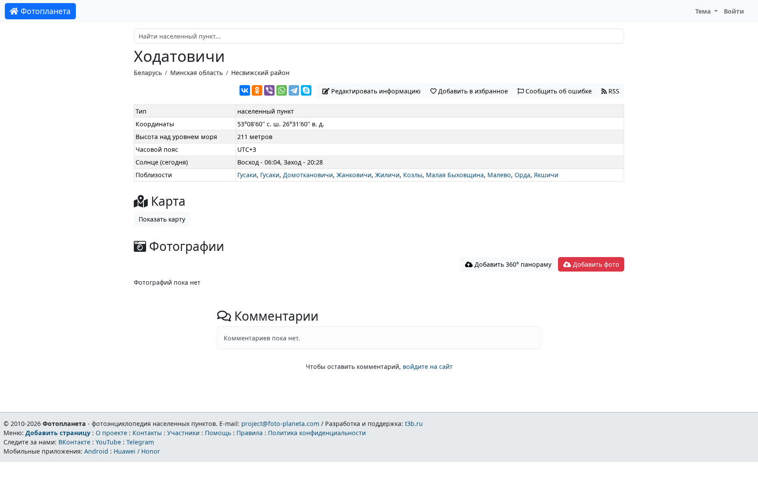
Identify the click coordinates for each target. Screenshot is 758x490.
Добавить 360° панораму (512, 264)
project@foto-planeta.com (280, 423)
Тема (704, 11)
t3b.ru (414, 423)
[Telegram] (294, 90)
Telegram (140, 442)
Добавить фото (595, 264)
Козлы (412, 175)
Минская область (196, 72)
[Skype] (306, 90)
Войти (734, 11)
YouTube (108, 442)
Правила (249, 433)
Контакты (147, 433)
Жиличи (387, 175)
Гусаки (247, 175)
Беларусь (148, 72)
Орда (522, 175)
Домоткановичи (308, 175)
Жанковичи (354, 175)
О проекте (111, 433)
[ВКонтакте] (245, 90)
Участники (183, 433)
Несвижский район (260, 72)
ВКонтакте (74, 442)
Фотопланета (44, 11)
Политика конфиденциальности (317, 433)
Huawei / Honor (137, 451)
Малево (499, 175)
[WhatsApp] (281, 90)
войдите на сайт (428, 366)
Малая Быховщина (455, 175)
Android (96, 451)
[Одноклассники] (257, 90)
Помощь (218, 433)
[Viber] (269, 90)
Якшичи (546, 175)
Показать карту (162, 219)
